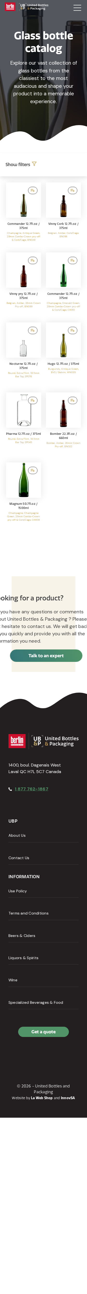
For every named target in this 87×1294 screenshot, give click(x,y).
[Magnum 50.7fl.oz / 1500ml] (24, 495)
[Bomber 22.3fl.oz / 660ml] (63, 425)
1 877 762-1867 (31, 789)
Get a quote (43, 1032)
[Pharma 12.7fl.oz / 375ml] (24, 425)
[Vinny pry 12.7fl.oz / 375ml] (24, 285)
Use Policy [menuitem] (17, 891)
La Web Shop (42, 1098)
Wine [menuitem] (12, 980)
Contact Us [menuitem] (18, 857)
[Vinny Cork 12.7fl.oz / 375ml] (63, 215)
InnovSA (68, 1098)
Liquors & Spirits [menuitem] (23, 957)
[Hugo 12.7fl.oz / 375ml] (63, 355)
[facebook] (13, 1053)
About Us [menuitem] (17, 835)
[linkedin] (24, 1053)
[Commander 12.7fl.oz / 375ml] (24, 215)
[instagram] (34, 1053)
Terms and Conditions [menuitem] (28, 913)
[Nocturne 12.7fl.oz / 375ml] (24, 355)
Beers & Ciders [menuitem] (21, 935)
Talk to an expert (46, 655)
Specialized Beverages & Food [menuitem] (35, 1002)
